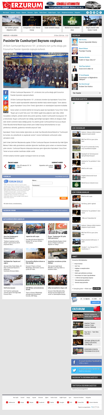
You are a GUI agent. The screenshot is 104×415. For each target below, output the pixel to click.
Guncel (13, 12)
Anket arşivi (88, 288)
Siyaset (24, 12)
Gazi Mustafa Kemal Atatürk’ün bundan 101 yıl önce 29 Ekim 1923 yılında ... (35, 241)
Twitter (52, 402)
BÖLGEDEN (14, 35)
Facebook (41, 402)
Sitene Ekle (81, 402)
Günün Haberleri (93, 402)
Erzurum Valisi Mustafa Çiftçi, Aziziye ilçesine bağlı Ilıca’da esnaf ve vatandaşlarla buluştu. (57, 292)
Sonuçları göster (78, 288)
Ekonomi (30, 12)
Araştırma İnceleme (67, 12)
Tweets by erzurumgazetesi (80, 389)
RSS (71, 402)
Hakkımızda (12, 402)
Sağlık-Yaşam (52, 12)
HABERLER (6, 35)
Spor (58, 12)
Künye (22, 402)
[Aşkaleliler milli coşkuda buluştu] (58, 169)
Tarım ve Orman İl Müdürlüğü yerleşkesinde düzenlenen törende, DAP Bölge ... (34, 294)
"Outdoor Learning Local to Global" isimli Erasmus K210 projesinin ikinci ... (12, 242)
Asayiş (18, 12)
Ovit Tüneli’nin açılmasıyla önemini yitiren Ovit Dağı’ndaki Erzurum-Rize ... (12, 292)
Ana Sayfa (6, 12)
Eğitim (36, 12)
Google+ (62, 402)
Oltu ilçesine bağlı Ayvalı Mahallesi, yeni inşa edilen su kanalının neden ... (56, 267)
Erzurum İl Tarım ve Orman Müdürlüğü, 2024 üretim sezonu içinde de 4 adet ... (35, 267)
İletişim (31, 402)
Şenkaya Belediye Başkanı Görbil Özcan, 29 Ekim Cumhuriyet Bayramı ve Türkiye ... (57, 242)
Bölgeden (77, 12)
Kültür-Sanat (43, 12)
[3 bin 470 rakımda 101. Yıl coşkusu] (12, 169)
